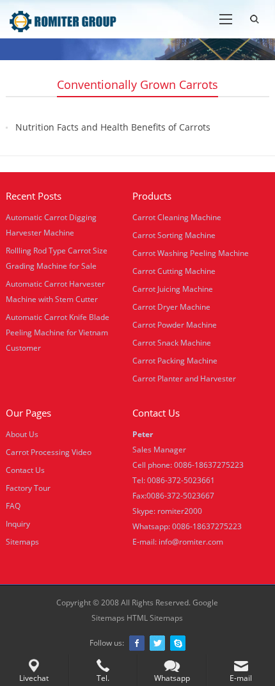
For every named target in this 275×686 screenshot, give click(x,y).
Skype (177, 643)
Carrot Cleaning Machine (176, 217)
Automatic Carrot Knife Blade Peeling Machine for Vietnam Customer (57, 332)
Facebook (137, 643)
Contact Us (25, 470)
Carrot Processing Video (48, 452)
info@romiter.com (191, 541)
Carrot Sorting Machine (174, 235)
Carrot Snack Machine (171, 342)
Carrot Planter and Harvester (184, 378)
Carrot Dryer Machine (171, 306)
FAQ (13, 505)
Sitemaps (22, 541)
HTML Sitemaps (155, 617)
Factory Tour (28, 488)
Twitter (157, 643)
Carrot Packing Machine (174, 360)
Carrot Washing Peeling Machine (190, 253)
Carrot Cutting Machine (174, 271)
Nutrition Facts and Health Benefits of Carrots (112, 127)
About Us (22, 434)
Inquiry (18, 523)
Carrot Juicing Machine (172, 288)
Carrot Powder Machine (174, 324)
